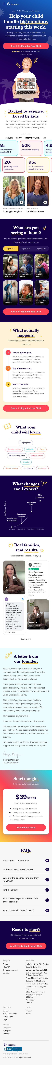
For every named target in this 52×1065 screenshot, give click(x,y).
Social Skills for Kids (33, 967)
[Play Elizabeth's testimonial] (38, 614)
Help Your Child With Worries (37, 964)
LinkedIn (6, 1034)
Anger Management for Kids (37, 978)
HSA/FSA (6, 967)
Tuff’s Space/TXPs (10, 1014)
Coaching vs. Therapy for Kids (36, 988)
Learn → (29, 1003)
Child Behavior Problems (35, 992)
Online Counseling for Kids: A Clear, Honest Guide (36, 974)
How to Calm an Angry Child (37, 984)
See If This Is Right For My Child (26, 946)
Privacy (29, 1011)
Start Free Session (26, 827)
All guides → (30, 1000)
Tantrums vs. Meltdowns (35, 981)
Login (5, 1020)
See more (25, 639)
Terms (28, 1014)
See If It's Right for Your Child (26, 46)
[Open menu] (4, 4)
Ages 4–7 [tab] (11, 249)
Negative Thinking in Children (34, 996)
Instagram (7, 1031)
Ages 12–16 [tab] (41, 249)
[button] (14, 577)
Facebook (7, 1028)
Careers (6, 1011)
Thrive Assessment (10, 970)
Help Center (8, 1017)
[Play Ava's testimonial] (14, 577)
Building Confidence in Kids (37, 970)
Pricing (5, 964)
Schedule (6, 973)
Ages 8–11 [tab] (26, 249)
